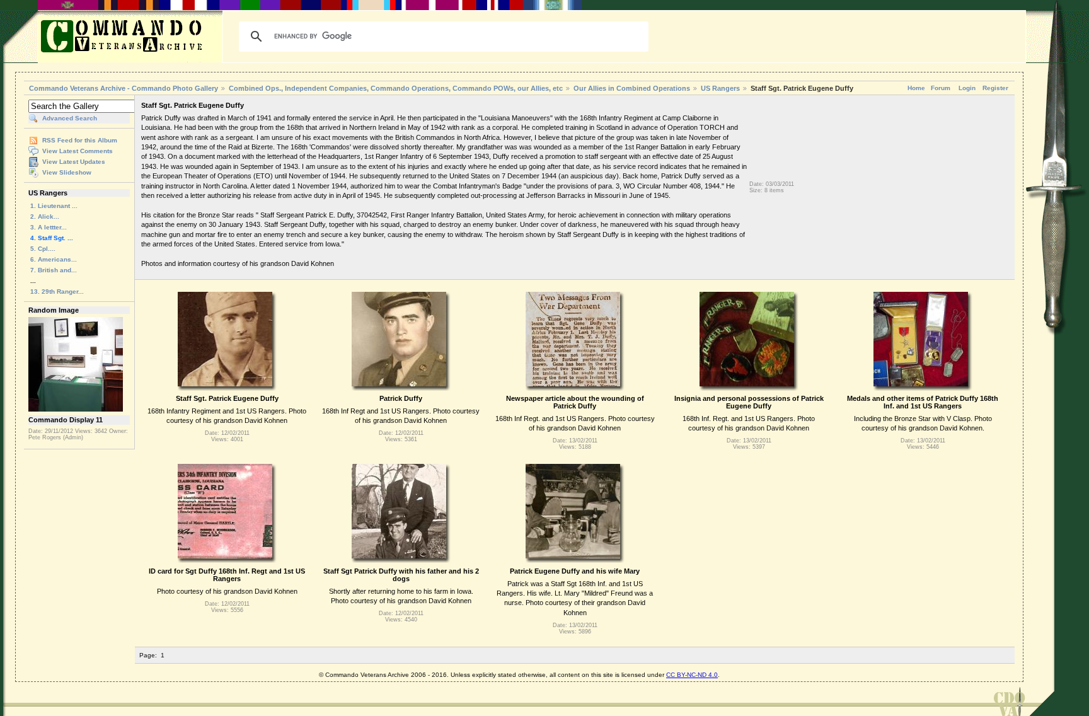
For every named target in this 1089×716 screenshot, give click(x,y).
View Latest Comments (77, 150)
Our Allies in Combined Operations (631, 88)
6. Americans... (53, 259)
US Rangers (720, 88)
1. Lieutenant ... (54, 205)
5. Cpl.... (42, 248)
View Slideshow (66, 172)
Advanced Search (69, 118)
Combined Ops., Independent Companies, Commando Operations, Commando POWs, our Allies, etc (396, 88)
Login (967, 87)
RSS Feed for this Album (79, 140)
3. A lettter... (48, 227)
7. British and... (53, 270)
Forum (940, 87)
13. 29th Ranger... (57, 291)
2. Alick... (44, 216)
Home (916, 87)
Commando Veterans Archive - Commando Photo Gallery (123, 88)
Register (995, 87)
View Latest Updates (73, 161)
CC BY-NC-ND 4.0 (692, 674)
